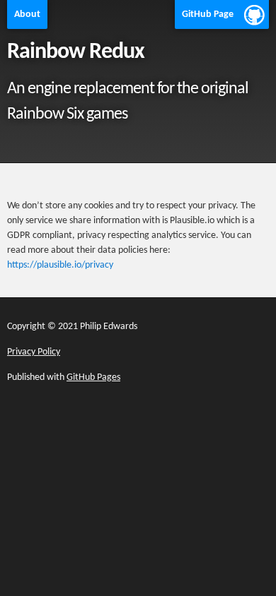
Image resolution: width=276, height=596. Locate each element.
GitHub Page (208, 14)
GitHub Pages (93, 377)
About (27, 14)
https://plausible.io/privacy (60, 265)
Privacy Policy (33, 352)
